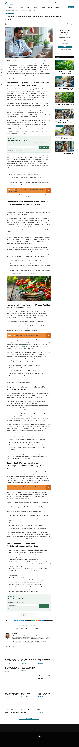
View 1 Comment (28, 718)
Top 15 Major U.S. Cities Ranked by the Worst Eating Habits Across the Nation (12, 661)
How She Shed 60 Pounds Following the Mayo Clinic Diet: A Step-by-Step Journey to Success (12, 711)
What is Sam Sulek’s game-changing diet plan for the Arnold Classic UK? (28, 711)
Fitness (16, 7)
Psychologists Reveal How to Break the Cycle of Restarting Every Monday (66, 89)
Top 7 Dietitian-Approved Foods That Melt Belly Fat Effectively (28, 668)
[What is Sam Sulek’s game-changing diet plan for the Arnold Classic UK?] (28, 704)
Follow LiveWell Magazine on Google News (64, 2)
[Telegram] (2, 78)
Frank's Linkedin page (38, 642)
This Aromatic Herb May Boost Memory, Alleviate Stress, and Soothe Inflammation (66, 105)
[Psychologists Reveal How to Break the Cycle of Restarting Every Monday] (64, 81)
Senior (43, 7)
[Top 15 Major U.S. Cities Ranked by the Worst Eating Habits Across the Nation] (12, 654)
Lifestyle (29, 7)
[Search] (73, 3)
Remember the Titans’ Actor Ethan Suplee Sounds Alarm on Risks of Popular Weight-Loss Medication (28, 661)
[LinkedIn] (2, 69)
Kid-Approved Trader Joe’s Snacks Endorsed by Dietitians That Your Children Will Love (44, 677)
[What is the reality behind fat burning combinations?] (45, 704)
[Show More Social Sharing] (73, 24)
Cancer (10, 7)
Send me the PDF (44, 147)
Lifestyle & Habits (59, 109)
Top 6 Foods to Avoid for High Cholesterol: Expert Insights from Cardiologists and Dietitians (12, 669)
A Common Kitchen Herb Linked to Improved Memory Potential (39, 627)
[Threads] (2, 84)
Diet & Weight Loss (9, 13)
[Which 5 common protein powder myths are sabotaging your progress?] (28, 686)
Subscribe (71, 7)
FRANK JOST (15, 633)
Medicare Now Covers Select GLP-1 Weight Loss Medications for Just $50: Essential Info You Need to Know (12, 694)
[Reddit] (2, 75)
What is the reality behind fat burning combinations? (43, 710)
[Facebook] (2, 63)
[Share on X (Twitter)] (69, 24)
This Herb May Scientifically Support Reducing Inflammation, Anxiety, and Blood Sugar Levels (66, 72)
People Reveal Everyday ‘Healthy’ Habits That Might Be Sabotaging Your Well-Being (66, 121)
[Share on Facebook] (67, 24)
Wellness (57, 7)
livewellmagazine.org (41, 742)
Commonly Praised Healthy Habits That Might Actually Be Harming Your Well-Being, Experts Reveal (66, 154)
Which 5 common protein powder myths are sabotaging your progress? (28, 693)
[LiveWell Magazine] (10, 3)
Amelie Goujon (25, 696)
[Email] (2, 72)
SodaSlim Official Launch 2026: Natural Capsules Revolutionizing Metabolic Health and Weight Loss (44, 661)
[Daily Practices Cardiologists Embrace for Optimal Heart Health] (29, 42)
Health (22, 7)
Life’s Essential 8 (24, 346)
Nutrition (36, 7)
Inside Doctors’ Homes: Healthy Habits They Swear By (66, 138)
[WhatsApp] (2, 81)
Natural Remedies (59, 60)
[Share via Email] (71, 24)
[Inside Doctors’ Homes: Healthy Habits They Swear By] (64, 130)
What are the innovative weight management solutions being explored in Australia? (44, 693)
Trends (50, 7)
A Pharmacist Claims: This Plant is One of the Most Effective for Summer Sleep (17, 627)
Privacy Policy (65, 50)
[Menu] (5, 7)
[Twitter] (2, 66)
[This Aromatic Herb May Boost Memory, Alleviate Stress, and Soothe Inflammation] (64, 97)
